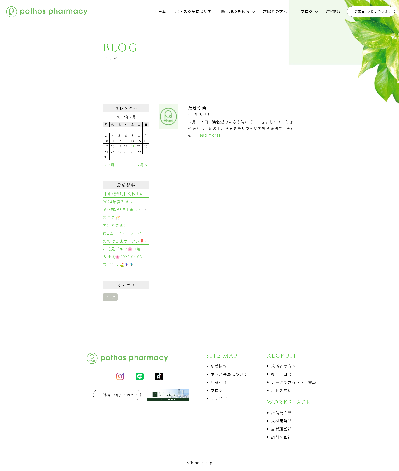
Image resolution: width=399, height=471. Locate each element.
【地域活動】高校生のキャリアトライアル (142, 193)
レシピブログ (223, 398)
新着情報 (219, 366)
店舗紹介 (219, 382)
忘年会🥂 (111, 217)
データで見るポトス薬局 (293, 382)
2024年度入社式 (118, 201)
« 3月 (110, 164)
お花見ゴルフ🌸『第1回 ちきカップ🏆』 (140, 248)
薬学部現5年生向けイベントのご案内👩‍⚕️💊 (142, 209)
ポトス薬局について (229, 374)
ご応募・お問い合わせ (371, 11)
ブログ (110, 297)
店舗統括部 (281, 412)
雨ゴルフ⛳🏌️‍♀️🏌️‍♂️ (119, 264)
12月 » (141, 164)
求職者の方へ (283, 366)
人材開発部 (281, 420)
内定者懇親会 (115, 225)
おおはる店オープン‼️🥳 (126, 241)
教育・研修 (281, 374)
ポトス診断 (281, 390)
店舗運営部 (281, 429)
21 (133, 146)
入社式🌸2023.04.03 (122, 256)
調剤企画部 (281, 437)
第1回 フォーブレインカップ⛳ (133, 233)
